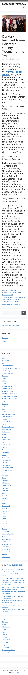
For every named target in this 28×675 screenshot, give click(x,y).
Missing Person (6, 485)
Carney (4, 378)
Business (5, 376)
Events (4, 437)
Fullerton (4, 447)
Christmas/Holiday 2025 (9, 399)
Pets (3, 513)
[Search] (24, 313)
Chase (4, 383)
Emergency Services (8, 427)
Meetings (5, 480)
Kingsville (5, 475)
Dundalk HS (5, 411)
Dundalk (6, 290)
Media (4, 478)
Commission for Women (12, 73)
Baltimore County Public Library (11, 368)
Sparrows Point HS (8, 534)
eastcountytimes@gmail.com (10, 325)
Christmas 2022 (7, 388)
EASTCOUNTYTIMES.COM (14, 4)
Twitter (4, 342)
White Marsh (6, 557)
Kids (3, 473)
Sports (4, 536)
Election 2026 (6, 424)
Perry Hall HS (6, 511)
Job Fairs (5, 462)
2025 (3, 358)
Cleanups (5, 404)
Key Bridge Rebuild (8, 470)
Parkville (4, 501)
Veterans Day (6, 549)
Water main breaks (8, 552)
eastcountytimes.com (8, 414)
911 (3, 363)
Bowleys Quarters (7, 373)
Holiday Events (6, 460)
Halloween (5, 452)
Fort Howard (6, 445)
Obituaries (5, 490)
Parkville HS (5, 503)
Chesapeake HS (7, 386)
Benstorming (6, 371)
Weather (4, 554)
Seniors (4, 529)
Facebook (5, 338)
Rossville (4, 524)
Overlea (4, 495)
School (4, 526)
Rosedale (5, 521)
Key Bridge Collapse (8, 467)
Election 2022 (6, 422)
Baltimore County (7, 365)
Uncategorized (6, 544)
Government (13, 290)
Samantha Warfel (7, 295)
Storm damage (6, 539)
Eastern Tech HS (7, 416)
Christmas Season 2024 (9, 393)
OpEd (4, 493)
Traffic (4, 541)
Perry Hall (5, 508)
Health (4, 455)
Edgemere (5, 419)
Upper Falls (5, 547)
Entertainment (6, 429)
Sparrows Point (6, 531)
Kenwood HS (6, 465)
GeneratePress (15, 672)
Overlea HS (5, 498)
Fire (3, 442)
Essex (4, 434)
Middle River (6, 483)
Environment (6, 432)
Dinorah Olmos (16, 292)
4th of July (5, 360)
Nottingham (5, 488)
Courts (4, 406)
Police (4, 516)
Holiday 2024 (6, 457)
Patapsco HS (6, 506)
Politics (4, 518)
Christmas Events (7, 391)
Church (4, 401)
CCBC (4, 381)
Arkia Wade (7, 292)
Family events (6, 439)
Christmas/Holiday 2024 (9, 396)
